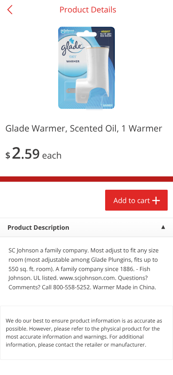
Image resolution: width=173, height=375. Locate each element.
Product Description (38, 227)
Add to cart (132, 200)
